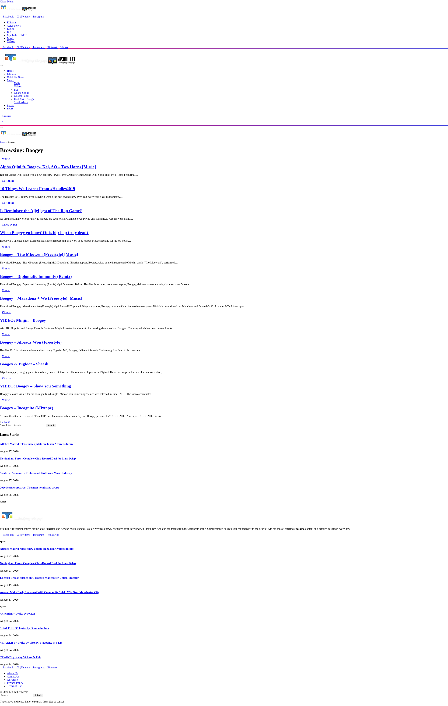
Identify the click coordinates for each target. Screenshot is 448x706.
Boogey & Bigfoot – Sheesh (24, 364)
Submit (38, 695)
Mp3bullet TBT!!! (17, 35)
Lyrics (10, 28)
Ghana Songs (21, 92)
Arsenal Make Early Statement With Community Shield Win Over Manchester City (49, 592)
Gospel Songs (21, 95)
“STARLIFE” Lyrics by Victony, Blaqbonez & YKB (31, 642)
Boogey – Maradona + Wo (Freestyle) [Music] (41, 298)
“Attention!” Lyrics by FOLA (17, 613)
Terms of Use (14, 685)
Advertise (12, 679)
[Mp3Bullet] (40, 64)
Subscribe (6, 116)
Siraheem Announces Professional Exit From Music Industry (36, 473)
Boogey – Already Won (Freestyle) (31, 342)
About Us (12, 673)
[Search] (1, 123)
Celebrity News (15, 77)
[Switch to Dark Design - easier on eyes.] (1, 120)
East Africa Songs (24, 99)
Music (10, 38)
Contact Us (13, 676)
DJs (9, 31)
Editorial (11, 22)
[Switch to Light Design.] (4, 120)
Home (10, 70)
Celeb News (14, 25)
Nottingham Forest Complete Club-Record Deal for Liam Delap (38, 458)
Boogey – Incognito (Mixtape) (26, 408)
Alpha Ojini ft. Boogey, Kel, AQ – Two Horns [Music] (48, 167)
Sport (10, 108)
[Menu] (1, 65)
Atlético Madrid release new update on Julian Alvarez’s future (37, 444)
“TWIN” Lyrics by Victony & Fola (20, 657)
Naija (17, 83)
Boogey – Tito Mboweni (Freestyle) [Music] (39, 254)
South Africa (21, 102)
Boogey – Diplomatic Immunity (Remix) (36, 276)
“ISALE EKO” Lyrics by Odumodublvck (24, 628)
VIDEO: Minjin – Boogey (23, 320)
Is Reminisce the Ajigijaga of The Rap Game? (41, 210)
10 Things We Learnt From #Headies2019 (37, 188)
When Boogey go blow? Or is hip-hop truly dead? (44, 232)
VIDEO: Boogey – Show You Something (35, 386)
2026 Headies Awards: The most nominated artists (29, 487)
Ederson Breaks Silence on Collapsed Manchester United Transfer (39, 577)
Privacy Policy (15, 682)
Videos (11, 41)
